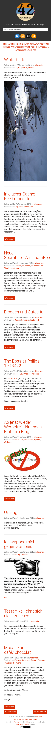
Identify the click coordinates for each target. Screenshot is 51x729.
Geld (21, 440)
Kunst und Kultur (31, 44)
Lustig (17, 555)
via (5, 597)
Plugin (11, 268)
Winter (31, 68)
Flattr (17, 440)
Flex (27, 722)
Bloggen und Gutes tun (25, 312)
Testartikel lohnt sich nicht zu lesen (23, 613)
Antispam (26, 266)
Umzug (10, 512)
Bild (16, 68)
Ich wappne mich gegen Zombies (19, 544)
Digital (20, 44)
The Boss (35, 374)
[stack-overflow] (33, 36)
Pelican (16, 722)
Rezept (34, 660)
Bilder (17, 374)
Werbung (8, 442)
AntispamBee (37, 266)
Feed (21, 207)
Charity (17, 320)
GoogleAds (28, 440)
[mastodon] (17, 36)
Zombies (24, 555)
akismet (18, 266)
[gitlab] (22, 36)
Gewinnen (25, 320)
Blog (16, 207)
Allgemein (12, 44)
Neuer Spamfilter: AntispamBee (27, 255)
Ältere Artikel (11, 712)
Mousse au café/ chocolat (17, 650)
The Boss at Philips (21, 363)
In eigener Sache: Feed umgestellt (19, 196)
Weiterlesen (9, 239)
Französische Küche (12, 663)
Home (4, 44)
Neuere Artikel (39, 712)
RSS (34, 50)
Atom (29, 50)
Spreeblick (12, 378)
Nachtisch (26, 660)
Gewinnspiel (25, 374)
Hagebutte (22, 68)
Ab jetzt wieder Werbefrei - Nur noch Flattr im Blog (23, 427)
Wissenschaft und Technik (26, 47)
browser (27, 724)
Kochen (18, 660)
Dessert (41, 660)
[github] (28, 36)
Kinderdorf (34, 320)
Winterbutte (15, 59)
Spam (16, 268)
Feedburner (28, 207)
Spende (37, 440)
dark (17, 724)
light (21, 724)
